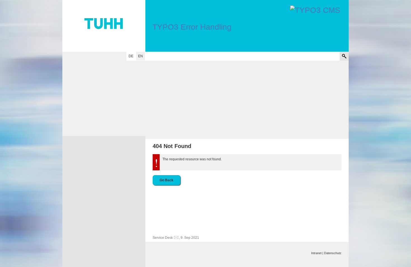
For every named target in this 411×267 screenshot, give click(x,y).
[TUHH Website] (103, 26)
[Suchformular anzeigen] (344, 56)
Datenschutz (332, 253)
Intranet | (317, 253)
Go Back (166, 180)
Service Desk (163, 238)
